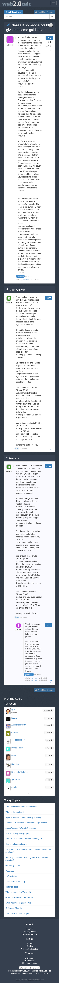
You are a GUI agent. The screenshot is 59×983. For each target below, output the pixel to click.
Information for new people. (17, 913)
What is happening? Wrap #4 (18, 892)
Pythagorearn (17, 747)
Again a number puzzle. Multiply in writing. (23, 817)
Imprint (29, 928)
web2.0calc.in (29, 973)
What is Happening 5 (14, 812)
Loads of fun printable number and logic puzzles (26, 822)
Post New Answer (45, 12)
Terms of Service (29, 934)
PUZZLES (9, 870)
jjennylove (26, 280)
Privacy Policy (30, 931)
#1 (51, 450)
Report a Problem (30, 948)
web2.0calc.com (15, 970)
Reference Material (13, 908)
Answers (12, 458)
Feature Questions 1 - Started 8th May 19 (23, 838)
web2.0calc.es (45, 970)
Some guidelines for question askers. (21, 806)
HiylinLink (15, 764)
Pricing (30, 943)
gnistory (14, 732)
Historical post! (11, 886)
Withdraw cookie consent (29, 968)
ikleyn (13, 755)
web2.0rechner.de (30, 970)
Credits (29, 946)
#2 (51, 680)
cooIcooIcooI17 (18, 739)
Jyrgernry (15, 779)
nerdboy (15, 787)
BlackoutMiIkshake (19, 772)
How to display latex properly (17, 833)
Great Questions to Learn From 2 (19, 897)
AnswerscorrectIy (18, 724)
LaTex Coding (11, 876)
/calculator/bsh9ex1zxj (15, 881)
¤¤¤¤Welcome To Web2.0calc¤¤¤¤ (20, 828)
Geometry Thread (13, 865)
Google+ (30, 957)
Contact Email (30, 963)
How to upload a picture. (16, 844)
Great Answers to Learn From (18, 902)
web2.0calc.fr (17, 973)
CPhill (13, 709)
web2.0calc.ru (42, 973)
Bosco (14, 718)
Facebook (30, 960)
